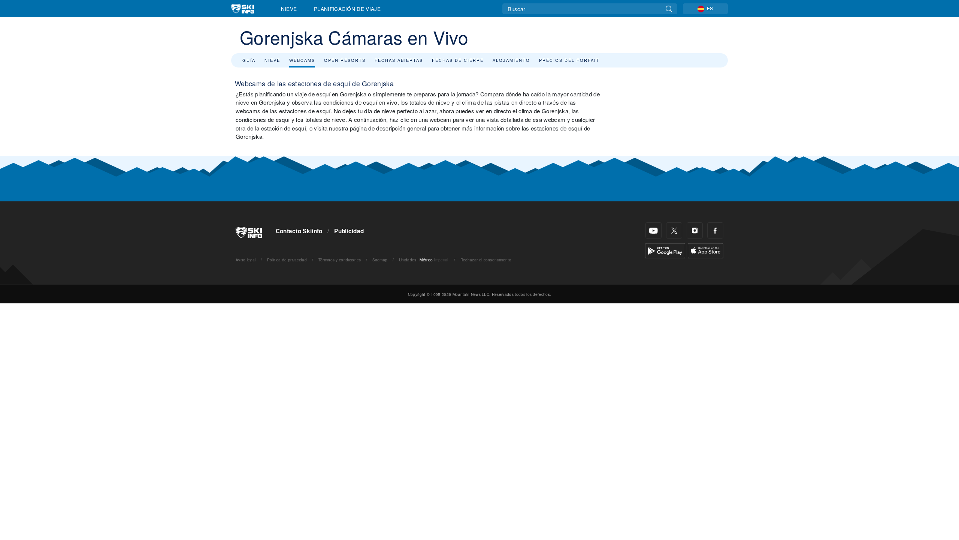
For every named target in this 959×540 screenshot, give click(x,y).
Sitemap (379, 259)
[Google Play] (665, 250)
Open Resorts (345, 60)
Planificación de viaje (347, 8)
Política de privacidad (287, 259)
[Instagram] (695, 230)
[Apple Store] (705, 250)
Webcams (302, 60)
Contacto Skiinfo (299, 231)
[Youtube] (653, 230)
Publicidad (349, 231)
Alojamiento (511, 60)
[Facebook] (715, 230)
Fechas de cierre (458, 60)
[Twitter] (674, 230)
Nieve (289, 8)
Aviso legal (246, 259)
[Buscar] (668, 8)
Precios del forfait (569, 60)
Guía (248, 60)
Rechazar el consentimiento (485, 259)
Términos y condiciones (339, 259)
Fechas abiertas (399, 60)
